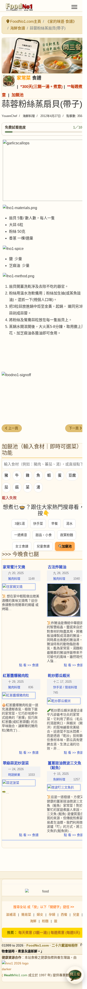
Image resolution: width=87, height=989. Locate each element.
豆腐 (72, 475)
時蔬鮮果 (14, 774)
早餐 (54, 523)
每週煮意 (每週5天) (65, 932)
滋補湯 (11, 914)
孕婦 (52, 914)
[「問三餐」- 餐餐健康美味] (43, 55)
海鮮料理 (29, 116)
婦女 (40, 914)
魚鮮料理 (59, 779)
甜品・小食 (43, 535)
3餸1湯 (20, 523)
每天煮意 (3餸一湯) (33, 932)
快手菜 (38, 523)
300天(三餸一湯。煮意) (42, 86)
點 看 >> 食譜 (29, 665)
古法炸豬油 (57, 567)
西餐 (64, 914)
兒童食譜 (43, 546)
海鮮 (33, 921)
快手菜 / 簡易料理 (65, 687)
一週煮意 (20, 535)
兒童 (76, 914)
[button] (75, 975)
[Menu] (74, 7)
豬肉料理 (14, 578)
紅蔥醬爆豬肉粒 (16, 676)
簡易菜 (26, 914)
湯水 (69, 523)
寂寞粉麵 (66, 535)
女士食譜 (21, 546)
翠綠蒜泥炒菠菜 (16, 763)
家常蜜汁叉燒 (14, 567)
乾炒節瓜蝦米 (59, 676)
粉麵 (45, 921)
